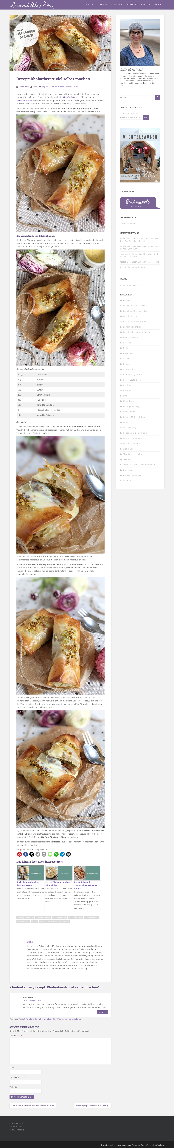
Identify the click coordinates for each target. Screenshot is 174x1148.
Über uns (158, 5)
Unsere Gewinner (128, 223)
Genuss (54, 87)
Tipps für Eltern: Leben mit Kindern (139, 464)
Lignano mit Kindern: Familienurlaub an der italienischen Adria (140, 255)
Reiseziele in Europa (132, 438)
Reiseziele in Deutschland (135, 433)
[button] (19, 854)
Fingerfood (128, 353)
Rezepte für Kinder (131, 443)
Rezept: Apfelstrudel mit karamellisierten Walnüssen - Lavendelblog (50, 1019)
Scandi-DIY (128, 448)
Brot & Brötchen (130, 337)
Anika (35, 87)
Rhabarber (29, 917)
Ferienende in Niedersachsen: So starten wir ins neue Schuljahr (140, 247)
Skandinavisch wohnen (133, 454)
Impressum (116, 1145)
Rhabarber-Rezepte (42, 917)
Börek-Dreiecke (69, 97)
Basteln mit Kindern (132, 327)
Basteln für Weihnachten (134, 321)
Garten (126, 358)
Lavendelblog (106, 1145)
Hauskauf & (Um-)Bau (133, 374)
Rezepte (100, 5)
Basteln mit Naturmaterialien (136, 332)
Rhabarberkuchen (75, 917)
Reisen (126, 422)
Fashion (126, 348)
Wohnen (129, 5)
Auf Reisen (115, 5)
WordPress (160, 1145)
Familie (88, 5)
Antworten (102, 1012)
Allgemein (46, 87)
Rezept (20, 917)
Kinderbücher (129, 401)
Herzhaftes (128, 385)
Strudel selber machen (48, 921)
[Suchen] (157, 97)
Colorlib (144, 1145)
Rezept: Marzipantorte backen (133, 267)
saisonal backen (23, 921)
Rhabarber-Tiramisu (25, 100)
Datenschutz (126, 1145)
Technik (126, 459)
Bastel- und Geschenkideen (135, 311)
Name (13, 1067)
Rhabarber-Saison (59, 917)
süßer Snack (64, 921)
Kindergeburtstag (131, 406)
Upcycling (127, 470)
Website (13, 1087)
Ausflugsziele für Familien (135, 305)
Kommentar (16, 1035)
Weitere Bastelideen (132, 475)
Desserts (127, 342)
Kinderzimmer (129, 411)
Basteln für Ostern (131, 316)
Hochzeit (127, 390)
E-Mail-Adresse (17, 1077)
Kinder (126, 395)
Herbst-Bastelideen (132, 380)
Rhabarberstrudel (91, 917)
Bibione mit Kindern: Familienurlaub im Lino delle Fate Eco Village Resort (140, 239)
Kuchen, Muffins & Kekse (68, 87)
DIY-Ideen (144, 5)
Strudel (34, 921)
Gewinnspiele (129, 369)
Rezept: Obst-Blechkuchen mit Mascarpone (139, 262)
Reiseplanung (129, 427)
